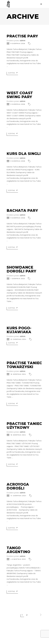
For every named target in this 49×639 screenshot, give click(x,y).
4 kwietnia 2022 (18, 559)
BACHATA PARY (22, 210)
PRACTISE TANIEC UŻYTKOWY (24, 425)
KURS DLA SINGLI (24, 153)
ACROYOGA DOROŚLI (18, 486)
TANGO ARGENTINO (18, 550)
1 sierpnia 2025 (18, 278)
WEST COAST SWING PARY (20, 95)
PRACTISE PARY (22, 36)
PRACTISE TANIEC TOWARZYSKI (24, 365)
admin (22, 40)
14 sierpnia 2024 (18, 495)
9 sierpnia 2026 (18, 43)
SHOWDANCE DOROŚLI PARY (21, 269)
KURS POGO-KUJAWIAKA (19, 330)
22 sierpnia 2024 (18, 339)
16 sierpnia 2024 (18, 374)
